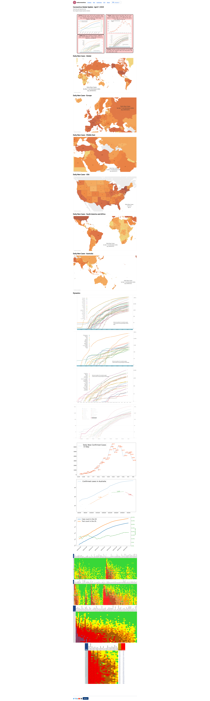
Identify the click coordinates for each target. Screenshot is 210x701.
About (108, 2)
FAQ (104, 2)
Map (94, 2)
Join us (85, 698)
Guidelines (99, 2)
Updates (89, 2)
